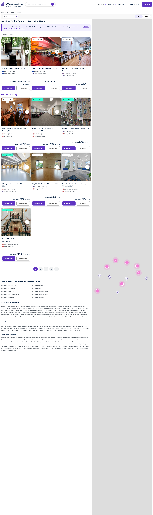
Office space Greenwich (8, 297)
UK (7, 12)
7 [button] (115, 260)
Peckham (18, 12)
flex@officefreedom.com (17, 29)
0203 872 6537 (135, 4)
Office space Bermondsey (8, 285)
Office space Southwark (37, 297)
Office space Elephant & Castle (10, 294)
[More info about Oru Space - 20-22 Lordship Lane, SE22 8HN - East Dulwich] (16, 125)
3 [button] (97, 290)
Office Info (23, 88)
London (12, 12)
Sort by (6, 16)
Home (2, 12)
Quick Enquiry (8, 88)
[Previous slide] (5, 52)
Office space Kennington (38, 285)
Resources (111, 4)
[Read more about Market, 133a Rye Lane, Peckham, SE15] (16, 77)
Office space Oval (36, 288)
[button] (99, 276)
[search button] (52, 4)
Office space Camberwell (8, 288)
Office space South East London (40, 294)
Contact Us (147, 4)
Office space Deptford (7, 291)
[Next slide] (27, 52)
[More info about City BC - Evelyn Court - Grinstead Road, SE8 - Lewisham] (46, 180)
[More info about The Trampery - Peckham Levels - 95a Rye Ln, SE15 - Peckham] (46, 65)
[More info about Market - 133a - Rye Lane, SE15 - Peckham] (16, 65)
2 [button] (138, 272)
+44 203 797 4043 (17, 81)
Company (121, 4)
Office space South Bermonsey (39, 291)
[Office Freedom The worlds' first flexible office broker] (12, 4)
